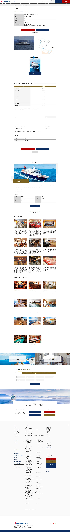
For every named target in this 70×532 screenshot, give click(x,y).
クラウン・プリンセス (38, 443)
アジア (47, 434)
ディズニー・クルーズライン (51, 372)
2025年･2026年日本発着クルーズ (29, 440)
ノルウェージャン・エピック (29, 480)
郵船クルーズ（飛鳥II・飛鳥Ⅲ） (29, 428)
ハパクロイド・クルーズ (28, 460)
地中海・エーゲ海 (49, 429)
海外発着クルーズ (32, 372)
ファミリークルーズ (17, 433)
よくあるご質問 (16, 453)
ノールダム (27, 476)
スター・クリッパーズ (28, 490)
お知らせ (15, 451)
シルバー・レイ (27, 483)
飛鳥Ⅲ (37, 429)
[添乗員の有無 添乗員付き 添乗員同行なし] (40, 380)
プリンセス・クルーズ (28, 438)
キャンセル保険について (17, 461)
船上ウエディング (38, 454)
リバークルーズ (48, 444)
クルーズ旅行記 (16, 449)
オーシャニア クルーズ (28, 466)
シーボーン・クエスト (38, 472)
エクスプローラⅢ (28, 470)
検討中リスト (48, 471)
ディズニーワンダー (28, 457)
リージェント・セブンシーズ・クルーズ (30, 462)
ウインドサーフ (27, 498)
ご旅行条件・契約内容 (49, 447)
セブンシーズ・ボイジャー (39, 463)
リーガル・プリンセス (28, 442)
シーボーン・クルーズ (28, 471)
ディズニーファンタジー (28, 455)
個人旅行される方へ (48, 3)
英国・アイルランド (49, 430)
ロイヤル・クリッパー (28, 491)
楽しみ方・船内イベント (39, 452)
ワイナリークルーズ (17, 431)
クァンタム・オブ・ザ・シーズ (29, 493)
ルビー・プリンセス (38, 442)
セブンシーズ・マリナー (28, 463)
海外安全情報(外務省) (49, 455)
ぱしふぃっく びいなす (28, 436)
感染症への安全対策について (18, 463)
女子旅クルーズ (16, 436)
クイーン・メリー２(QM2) (39, 446)
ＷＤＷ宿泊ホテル (38, 457)
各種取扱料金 (48, 454)
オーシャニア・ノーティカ (29, 467)
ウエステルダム (27, 477)
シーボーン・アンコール (28, 472)
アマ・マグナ (27, 502)
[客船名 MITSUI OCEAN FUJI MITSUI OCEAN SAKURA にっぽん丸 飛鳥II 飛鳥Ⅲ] (30, 380)
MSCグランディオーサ (28, 489)
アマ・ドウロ (27, 503)
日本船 (20, 372)
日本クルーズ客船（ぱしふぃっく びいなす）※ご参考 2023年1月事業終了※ (34, 435)
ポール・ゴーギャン (28, 496)
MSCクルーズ (27, 487)
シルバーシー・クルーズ (28, 481)
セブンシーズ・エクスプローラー (29, 464)
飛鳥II (26, 429)
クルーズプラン (17, 5)
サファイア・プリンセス (28, 441)
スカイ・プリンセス (38, 440)
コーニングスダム (38, 476)
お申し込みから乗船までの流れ (18, 455)
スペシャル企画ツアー (17, 432)
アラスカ (48, 435)
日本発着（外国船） (49, 428)
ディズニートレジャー (28, 459)
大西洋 (47, 432)
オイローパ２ (37, 461)
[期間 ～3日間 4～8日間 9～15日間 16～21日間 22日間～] (49, 377)
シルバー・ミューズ (28, 482)
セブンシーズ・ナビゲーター (39, 464)
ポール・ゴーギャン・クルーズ (29, 495)
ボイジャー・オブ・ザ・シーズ (39, 493)
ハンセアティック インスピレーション (30, 461)
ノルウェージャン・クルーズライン (29, 478)
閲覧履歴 (47, 469)
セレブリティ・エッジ (38, 485)
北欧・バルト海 (48, 431)
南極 (47, 443)
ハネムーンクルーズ (17, 434)
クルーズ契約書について (39, 458)
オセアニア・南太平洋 (49, 441)
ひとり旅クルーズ (17, 435)
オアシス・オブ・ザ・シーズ (29, 494)
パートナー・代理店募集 (17, 467)
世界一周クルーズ (44, 372)
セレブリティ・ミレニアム (29, 485)
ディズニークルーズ (57, 3)
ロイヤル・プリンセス (28, 443)
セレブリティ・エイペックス (39, 486)
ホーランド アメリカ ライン (28, 475)
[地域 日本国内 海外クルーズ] (40, 377)
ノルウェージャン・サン (28, 479)
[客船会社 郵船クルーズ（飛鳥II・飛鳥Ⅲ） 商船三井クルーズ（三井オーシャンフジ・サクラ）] (20, 380)
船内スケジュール (38, 455)
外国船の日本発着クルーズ (26, 372)
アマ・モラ (37, 502)
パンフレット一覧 (16, 465)
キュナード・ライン (27, 445)
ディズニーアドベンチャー (29, 458)
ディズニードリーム (28, 454)
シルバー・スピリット (38, 483)
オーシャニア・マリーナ (39, 467)
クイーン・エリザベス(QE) (29, 446)
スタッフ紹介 (16, 457)
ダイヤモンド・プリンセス (29, 439)
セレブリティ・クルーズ (28, 484)
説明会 (66, 3)
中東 (47, 433)
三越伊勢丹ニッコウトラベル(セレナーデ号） (30, 509)
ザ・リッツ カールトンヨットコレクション (30, 499)
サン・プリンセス (38, 439)
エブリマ (27, 500)
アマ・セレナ (37, 503)
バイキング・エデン (28, 449)
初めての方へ (39, 3)
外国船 (26, 437)
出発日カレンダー (28, 452)
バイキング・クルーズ (28, 448)
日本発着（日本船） (49, 427)
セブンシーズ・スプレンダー (29, 465)
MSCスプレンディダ (38, 488)
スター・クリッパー (38, 491)
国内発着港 (15, 444)
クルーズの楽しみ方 (29, 3)
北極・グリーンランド (49, 442)
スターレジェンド (38, 498)
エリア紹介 (20, 3)
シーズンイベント (38, 456)
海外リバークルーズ (38, 372)
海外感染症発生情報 (49, 456)
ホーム (14, 1)
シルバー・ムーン (38, 482)
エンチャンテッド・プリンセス (39, 441)
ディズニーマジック (28, 456)
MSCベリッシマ (27, 488)
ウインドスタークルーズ (28, 497)
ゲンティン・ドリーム (28, 505)
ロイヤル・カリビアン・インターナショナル (30, 492)
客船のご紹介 (12, 3)
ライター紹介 (16, 459)
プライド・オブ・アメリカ (39, 479)
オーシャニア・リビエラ (28, 468)
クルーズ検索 (4, 3)
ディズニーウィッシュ (38, 451)
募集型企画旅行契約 (49, 448)
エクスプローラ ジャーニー (28, 469)
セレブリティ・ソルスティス (29, 486)
